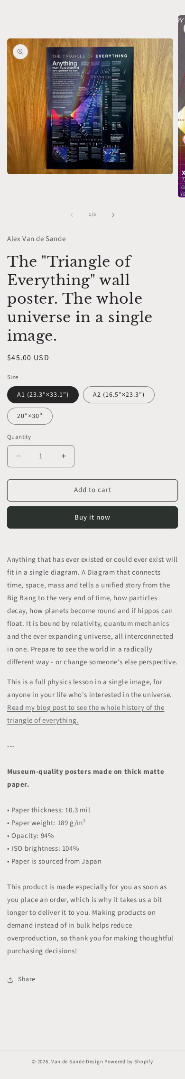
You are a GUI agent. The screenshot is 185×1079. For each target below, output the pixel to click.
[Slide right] (113, 215)
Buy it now (92, 517)
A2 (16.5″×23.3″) (119, 395)
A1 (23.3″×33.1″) (43, 395)
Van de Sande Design (77, 1061)
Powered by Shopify (128, 1061)
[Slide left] (71, 215)
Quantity (19, 437)
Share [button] (27, 979)
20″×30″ (30, 416)
